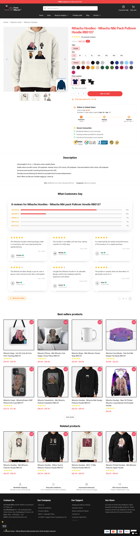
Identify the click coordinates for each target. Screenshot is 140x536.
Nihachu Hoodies (30, 22)
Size (73, 52)
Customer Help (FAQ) (79, 517)
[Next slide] (65, 59)
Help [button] (136, 533)
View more (70, 417)
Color (73, 59)
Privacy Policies (43, 511)
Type (73, 45)
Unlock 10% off (4, 526)
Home (6, 22)
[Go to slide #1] (24, 97)
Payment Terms (77, 508)
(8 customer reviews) (88, 37)
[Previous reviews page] (120, 299)
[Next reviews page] (130, 299)
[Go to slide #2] (36, 97)
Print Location (77, 76)
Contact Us (76, 514)
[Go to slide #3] (47, 97)
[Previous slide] (7, 59)
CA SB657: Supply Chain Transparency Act (52, 517)
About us (41, 505)
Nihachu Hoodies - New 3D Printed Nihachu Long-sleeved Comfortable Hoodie (119, 403)
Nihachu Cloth (16, 22)
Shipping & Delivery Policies (81, 505)
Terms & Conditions (44, 508)
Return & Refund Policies (80, 511)
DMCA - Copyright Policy (46, 514)
